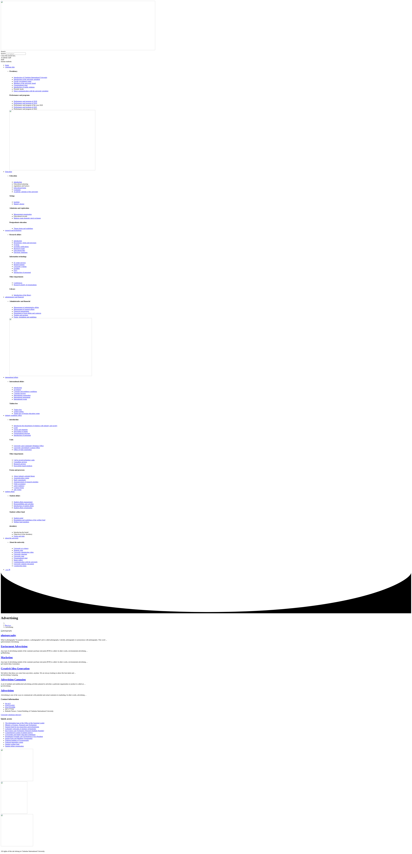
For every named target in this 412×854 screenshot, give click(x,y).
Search (3, 53)
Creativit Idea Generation (15, 668)
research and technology (13, 230)
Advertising (7, 690)
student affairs (10, 491)
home (7, 65)
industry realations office (13, 415)
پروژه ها (8, 625)
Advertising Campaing (13, 679)
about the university (11, 538)
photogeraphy (8, 635)
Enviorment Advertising (14, 646)
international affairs (11, 377)
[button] (206, 52)
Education (8, 172)
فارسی (7, 569)
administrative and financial (14, 297)
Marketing (7, 657)
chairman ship (10, 67)
